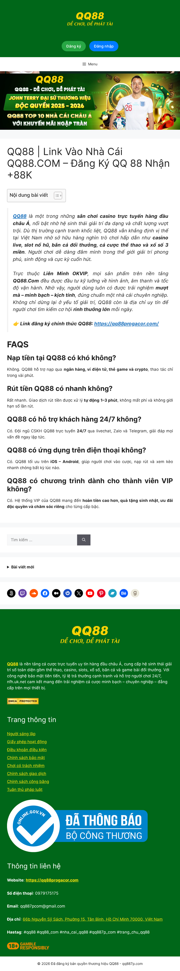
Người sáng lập (21, 733)
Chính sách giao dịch (26, 773)
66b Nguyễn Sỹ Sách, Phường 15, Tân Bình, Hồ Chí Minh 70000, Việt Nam (93, 919)
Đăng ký (73, 46)
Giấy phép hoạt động (27, 741)
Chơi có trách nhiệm (26, 765)
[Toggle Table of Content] (55, 196)
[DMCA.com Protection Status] (23, 703)
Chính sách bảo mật (26, 757)
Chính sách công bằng (28, 781)
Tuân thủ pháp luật (24, 789)
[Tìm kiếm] (83, 540)
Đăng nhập (104, 46)
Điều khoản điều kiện (27, 749)
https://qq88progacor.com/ (126, 323)
